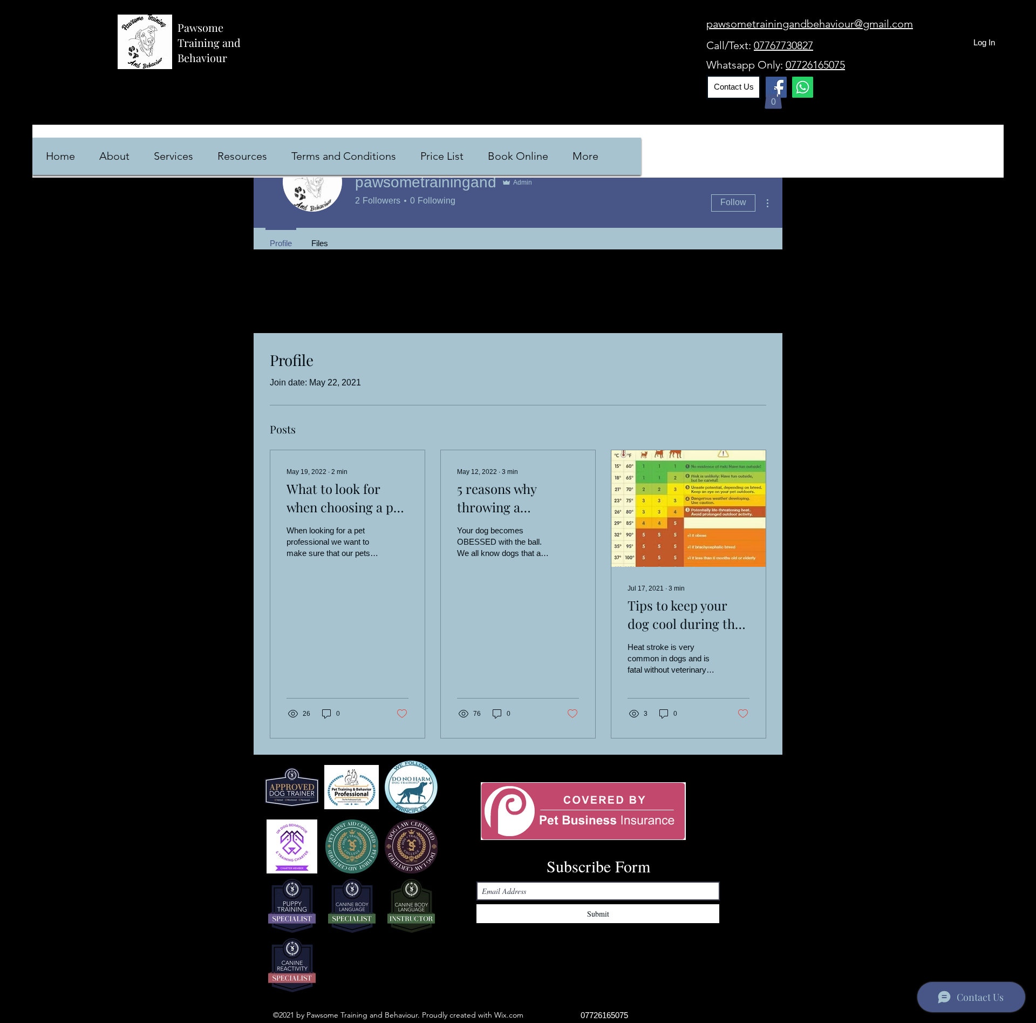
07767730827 (783, 45)
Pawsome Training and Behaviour (209, 42)
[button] (773, 98)
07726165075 (815, 64)
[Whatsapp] (802, 87)
